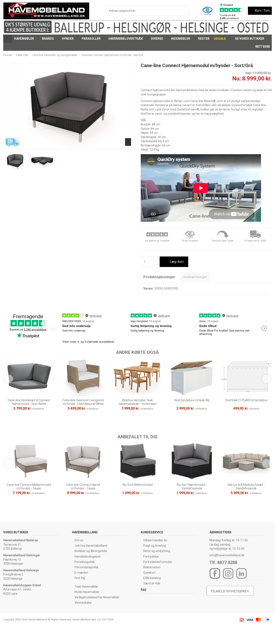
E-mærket (81, 572)
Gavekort (149, 572)
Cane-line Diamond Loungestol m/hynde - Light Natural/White (83, 402)
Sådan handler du (155, 540)
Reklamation (151, 567)
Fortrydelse (151, 556)
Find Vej (80, 578)
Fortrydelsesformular (157, 562)
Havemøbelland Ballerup (20, 540)
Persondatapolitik (86, 567)
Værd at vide (151, 583)
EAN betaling (152, 578)
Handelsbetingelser (88, 556)
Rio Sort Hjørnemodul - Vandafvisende (192, 486)
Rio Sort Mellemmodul (137, 484)
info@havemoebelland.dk (226, 555)
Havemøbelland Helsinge (21, 570)
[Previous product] (266, 55)
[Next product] (270, 55)
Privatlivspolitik (85, 562)
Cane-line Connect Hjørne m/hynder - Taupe (83, 486)
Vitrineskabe (83, 602)
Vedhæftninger (195, 277)
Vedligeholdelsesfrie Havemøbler (97, 597)
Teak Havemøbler (86, 586)
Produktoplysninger (159, 277)
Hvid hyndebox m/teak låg (191, 400)
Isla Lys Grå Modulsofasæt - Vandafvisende (246, 486)
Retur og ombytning (156, 551)
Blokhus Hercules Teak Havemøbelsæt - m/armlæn (137, 402)
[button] (26, 39)
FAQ (143, 589)
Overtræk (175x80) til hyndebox (246, 400)
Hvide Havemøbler (87, 592)
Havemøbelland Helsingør (21, 555)
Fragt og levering (154, 545)
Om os (79, 540)
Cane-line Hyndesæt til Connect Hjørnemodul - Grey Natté (29, 402)
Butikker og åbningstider (91, 551)
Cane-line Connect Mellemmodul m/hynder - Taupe (29, 486)
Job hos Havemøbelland (91, 545)
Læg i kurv (177, 261)
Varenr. (148, 288)
